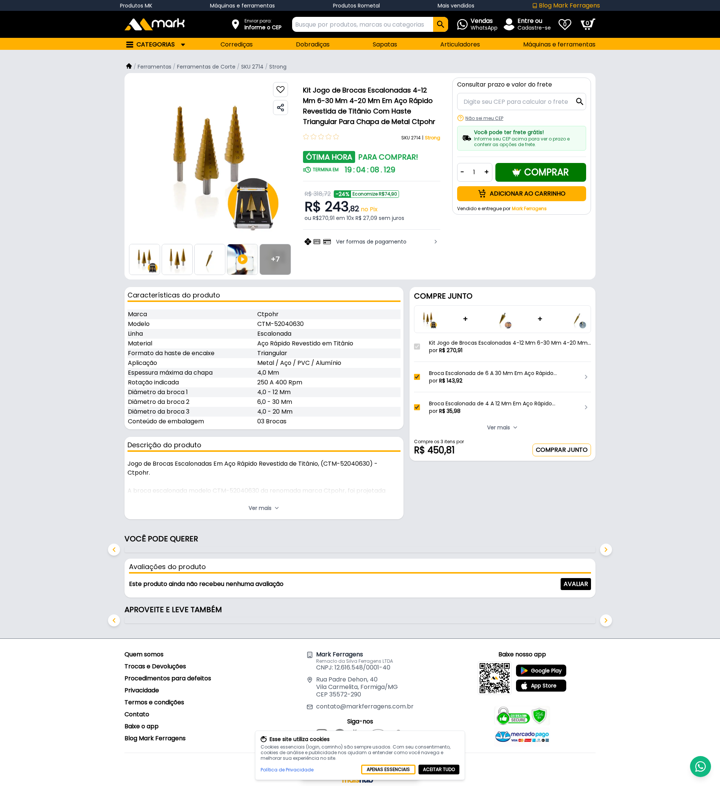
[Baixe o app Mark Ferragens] (495, 678)
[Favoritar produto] (280, 89)
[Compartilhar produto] (280, 107)
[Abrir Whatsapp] (700, 766)
